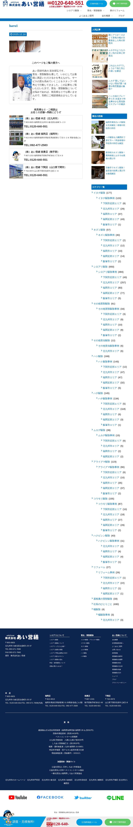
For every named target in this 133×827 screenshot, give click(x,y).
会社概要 (115, 639)
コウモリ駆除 (103, 498)
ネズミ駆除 (102, 229)
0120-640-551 (68, 2)
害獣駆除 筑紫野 (117, 659)
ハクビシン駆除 (104, 535)
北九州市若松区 (80, 780)
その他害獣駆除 (104, 303)
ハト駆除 (101, 356)
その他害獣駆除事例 (111, 309)
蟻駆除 (99, 609)
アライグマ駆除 (105, 461)
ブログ (114, 679)
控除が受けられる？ (56, 666)
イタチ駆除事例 (109, 198)
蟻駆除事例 (105, 614)
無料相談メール (97, 4)
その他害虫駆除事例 (110, 346)
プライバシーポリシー (119, 682)
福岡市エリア (112, 214)
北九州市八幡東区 (96, 780)
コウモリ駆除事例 (109, 504)
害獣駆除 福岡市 (117, 656)
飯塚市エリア (111, 224)
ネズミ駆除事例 (108, 235)
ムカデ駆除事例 (108, 435)
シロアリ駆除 (103, 266)
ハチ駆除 (101, 393)
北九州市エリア (113, 208)
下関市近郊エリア (114, 203)
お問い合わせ (116, 649)
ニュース (115, 676)
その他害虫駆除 (104, 340)
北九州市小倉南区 (65, 780)
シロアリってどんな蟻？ (57, 646)
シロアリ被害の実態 (56, 649)
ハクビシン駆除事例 (111, 541)
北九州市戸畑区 (111, 780)
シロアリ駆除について (57, 643)
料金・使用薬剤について (57, 663)
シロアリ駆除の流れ (56, 659)
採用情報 (115, 653)
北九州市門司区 (33, 780)
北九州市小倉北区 (49, 780)
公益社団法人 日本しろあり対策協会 (66, 767)
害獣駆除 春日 (116, 663)
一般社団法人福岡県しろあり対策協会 (66, 773)
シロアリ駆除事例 (110, 272)
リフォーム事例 (108, 572)
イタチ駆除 (102, 193)
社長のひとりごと (106, 604)
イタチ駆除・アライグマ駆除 (90, 639)
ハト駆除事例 (108, 361)
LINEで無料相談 (121, 3)
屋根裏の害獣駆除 (105, 599)
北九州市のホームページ (15, 780)
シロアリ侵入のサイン (57, 656)
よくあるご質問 (117, 646)
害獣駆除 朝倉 (116, 669)
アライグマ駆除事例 (111, 467)
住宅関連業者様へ (118, 643)
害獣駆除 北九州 (117, 666)
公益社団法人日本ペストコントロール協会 (66, 770)
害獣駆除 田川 (116, 672)
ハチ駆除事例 (108, 398)
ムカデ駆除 (102, 430)
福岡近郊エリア (113, 219)
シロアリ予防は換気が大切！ (59, 653)
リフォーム (102, 567)
